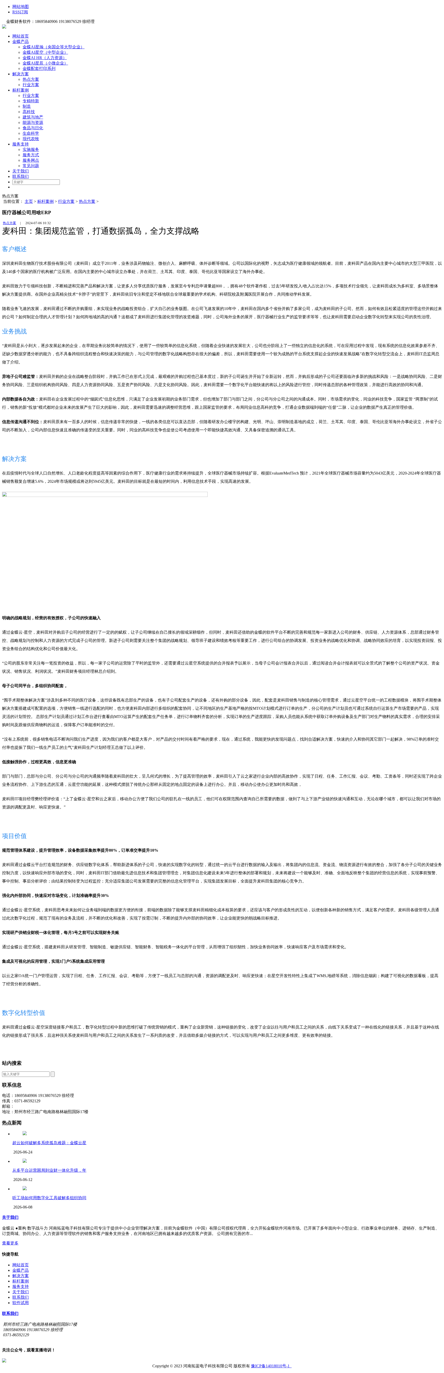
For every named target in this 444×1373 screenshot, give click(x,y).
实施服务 (31, 149)
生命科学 (31, 133)
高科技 (29, 112)
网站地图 (20, 6)
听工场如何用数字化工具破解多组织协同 (49, 1198)
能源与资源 (33, 122)
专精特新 (31, 101)
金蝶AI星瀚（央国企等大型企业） (54, 47)
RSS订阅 (20, 12)
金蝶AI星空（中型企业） (45, 52)
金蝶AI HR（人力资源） (45, 58)
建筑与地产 (33, 117)
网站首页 (20, 36)
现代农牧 (31, 139)
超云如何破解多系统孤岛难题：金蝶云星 (49, 1143)
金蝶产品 (20, 41)
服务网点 (31, 160)
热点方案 (31, 79)
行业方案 (31, 85)
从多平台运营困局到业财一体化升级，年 (49, 1170)
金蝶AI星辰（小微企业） (45, 63)
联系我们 (20, 176)
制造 (27, 106)
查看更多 (10, 1243)
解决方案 (20, 74)
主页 (29, 201)
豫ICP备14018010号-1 (271, 1366)
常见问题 (31, 165)
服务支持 (20, 144)
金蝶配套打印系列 (39, 68)
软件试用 (20, 1303)
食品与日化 (33, 128)
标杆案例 (20, 90)
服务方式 (31, 155)
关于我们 (20, 171)
